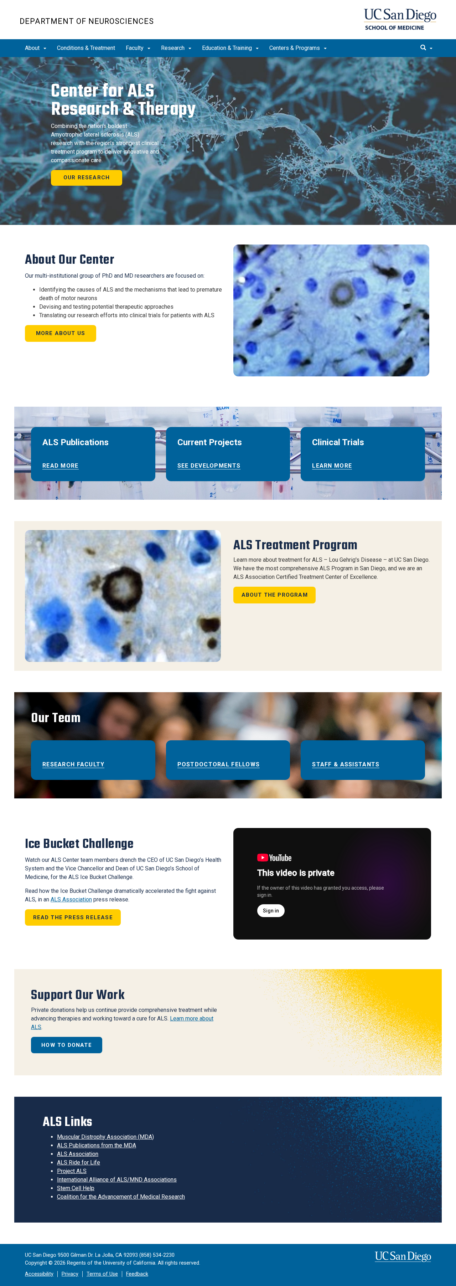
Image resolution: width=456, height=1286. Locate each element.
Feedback (137, 1274)
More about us (61, 333)
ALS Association (71, 899)
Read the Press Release (73, 917)
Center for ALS (123, 100)
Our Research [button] (86, 177)
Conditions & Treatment (86, 48)
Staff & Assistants (345, 764)
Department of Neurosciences (87, 21)
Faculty (135, 48)
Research (173, 48)
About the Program (275, 595)
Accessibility (39, 1274)
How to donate (66, 1045)
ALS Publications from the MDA (96, 1145)
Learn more (332, 465)
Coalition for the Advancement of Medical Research (121, 1196)
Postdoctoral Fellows (218, 764)
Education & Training (227, 48)
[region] (228, 141)
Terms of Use (102, 1274)
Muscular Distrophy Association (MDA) (105, 1136)
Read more (60, 465)
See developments (208, 465)
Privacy (70, 1274)
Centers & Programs (295, 48)
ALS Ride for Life (78, 1162)
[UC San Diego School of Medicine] (400, 19)
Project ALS (72, 1171)
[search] (426, 48)
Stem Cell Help (75, 1188)
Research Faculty (73, 764)
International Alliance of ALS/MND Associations (117, 1179)
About (33, 48)
